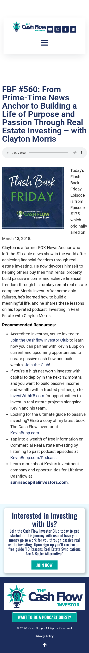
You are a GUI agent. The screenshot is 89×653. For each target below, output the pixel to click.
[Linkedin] (73, 29)
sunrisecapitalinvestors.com (39, 482)
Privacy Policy (45, 636)
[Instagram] (57, 29)
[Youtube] (50, 29)
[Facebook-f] (65, 29)
